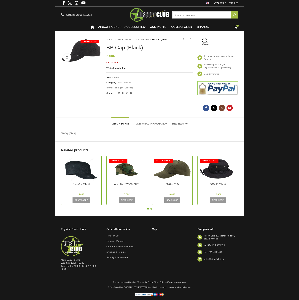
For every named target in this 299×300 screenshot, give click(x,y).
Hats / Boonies (142, 39)
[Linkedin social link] (127, 93)
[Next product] (191, 39)
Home (109, 39)
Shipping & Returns (116, 252)
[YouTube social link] (229, 108)
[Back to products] (187, 39)
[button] (81, 200)
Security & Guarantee (117, 257)
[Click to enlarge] (67, 57)
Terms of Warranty (115, 241)
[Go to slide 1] (148, 209)
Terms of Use (113, 235)
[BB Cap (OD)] (172, 169)
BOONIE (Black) (218, 184)
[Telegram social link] (131, 93)
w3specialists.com (184, 287)
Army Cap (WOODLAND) (126, 184)
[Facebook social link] (115, 93)
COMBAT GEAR (124, 39)
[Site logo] (149, 14)
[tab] (120, 122)
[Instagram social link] (222, 108)
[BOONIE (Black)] (218, 169)
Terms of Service (174, 282)
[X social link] (119, 93)
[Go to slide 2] (151, 209)
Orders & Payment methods (120, 246)
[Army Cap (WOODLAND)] (127, 169)
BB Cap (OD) (172, 184)
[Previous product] (183, 39)
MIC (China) (81, 188)
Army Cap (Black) (81, 184)
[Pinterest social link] (123, 93)
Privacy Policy (159, 282)
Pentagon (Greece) (123, 87)
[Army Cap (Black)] (81, 169)
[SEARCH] (234, 15)
